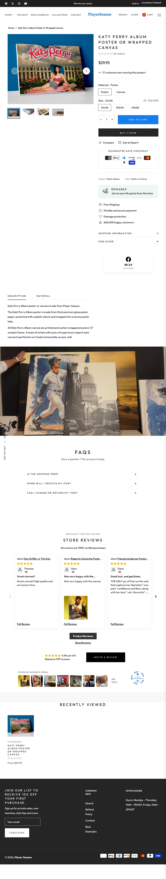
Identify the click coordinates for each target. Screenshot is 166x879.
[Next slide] (155, 596)
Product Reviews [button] (83, 636)
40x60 (135, 107)
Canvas (121, 92)
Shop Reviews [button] (83, 642)
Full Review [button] (23, 624)
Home (11, 27)
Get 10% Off (4, 453)
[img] (25, 563)
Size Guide (153, 100)
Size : (105, 100)
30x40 (120, 107)
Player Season (14, 742)
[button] (123, 14)
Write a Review (105, 657)
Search (89, 803)
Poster (105, 92)
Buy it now (128, 133)
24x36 (104, 107)
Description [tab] (17, 296)
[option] (51, 69)
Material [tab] (43, 296)
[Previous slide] (10, 596)
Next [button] (86, 71)
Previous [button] (14, 71)
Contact (90, 820)
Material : (108, 85)
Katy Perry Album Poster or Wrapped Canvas (19, 750)
